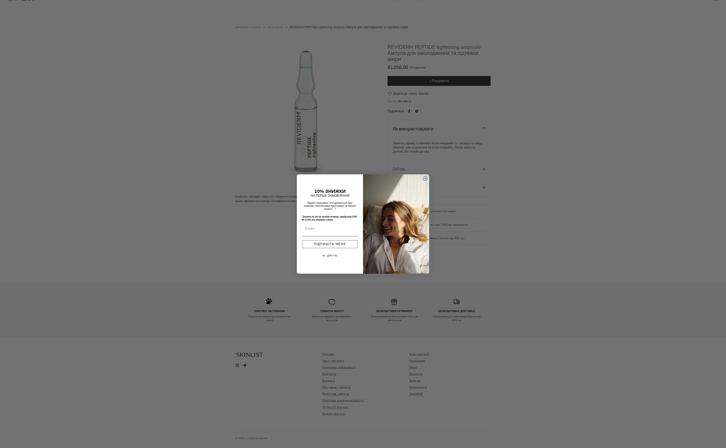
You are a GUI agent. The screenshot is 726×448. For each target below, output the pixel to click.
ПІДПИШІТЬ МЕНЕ (330, 244)
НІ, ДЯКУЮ (329, 255)
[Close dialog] (425, 178)
